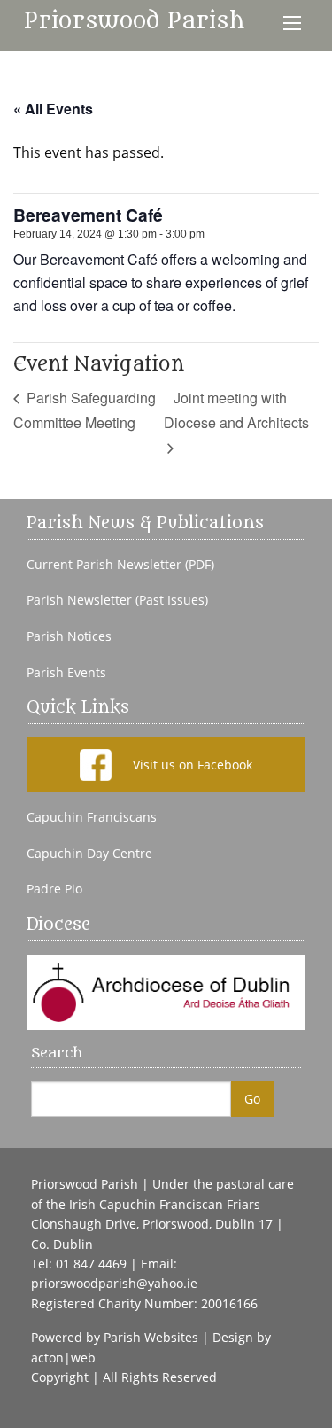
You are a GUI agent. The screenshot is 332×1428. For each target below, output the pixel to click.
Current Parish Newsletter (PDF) (120, 564)
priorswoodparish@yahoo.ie (114, 1283)
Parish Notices (69, 636)
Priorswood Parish (134, 21)
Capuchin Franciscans (92, 817)
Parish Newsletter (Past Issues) (117, 600)
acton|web (63, 1357)
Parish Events (66, 673)
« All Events (53, 108)
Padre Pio (54, 889)
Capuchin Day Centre (89, 853)
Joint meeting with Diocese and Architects (236, 410)
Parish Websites (151, 1337)
